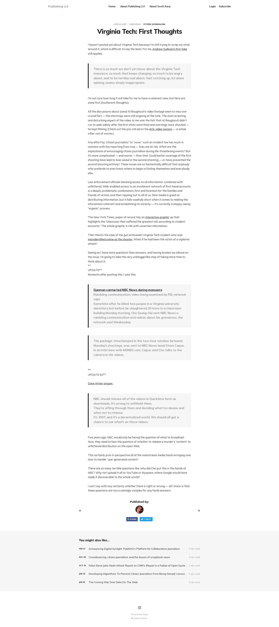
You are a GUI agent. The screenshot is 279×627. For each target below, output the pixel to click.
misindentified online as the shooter (110, 239)
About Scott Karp (160, 6)
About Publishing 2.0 (132, 6)
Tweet (147, 519)
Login (212, 6)
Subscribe (225, 6)
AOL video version (160, 129)
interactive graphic (157, 217)
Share (133, 519)
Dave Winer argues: (100, 383)
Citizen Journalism (154, 24)
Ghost (145, 614)
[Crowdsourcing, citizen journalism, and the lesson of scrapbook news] (139, 557)
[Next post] (197, 510)
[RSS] (139, 608)
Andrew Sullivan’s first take (169, 49)
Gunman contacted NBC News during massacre (127, 290)
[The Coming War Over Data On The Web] (139, 582)
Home (111, 6)
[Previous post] (81, 510)
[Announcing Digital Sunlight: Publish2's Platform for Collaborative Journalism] (139, 549)
